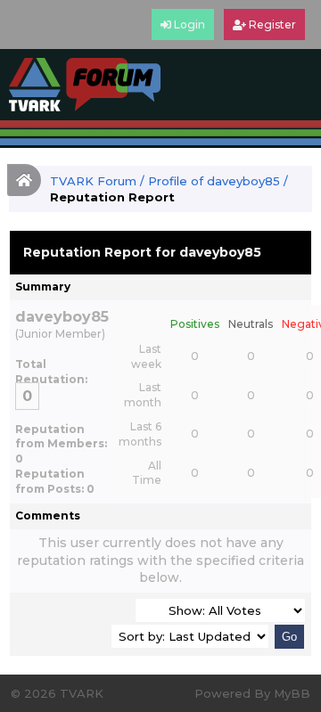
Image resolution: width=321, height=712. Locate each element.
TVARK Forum (93, 181)
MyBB (292, 693)
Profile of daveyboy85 (214, 181)
